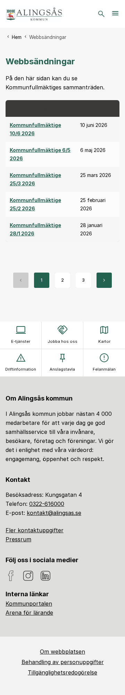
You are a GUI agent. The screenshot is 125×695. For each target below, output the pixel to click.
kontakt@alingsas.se (54, 512)
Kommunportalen (29, 603)
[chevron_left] (20, 280)
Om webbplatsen (62, 651)
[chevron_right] (104, 280)
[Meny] (115, 14)
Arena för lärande (29, 612)
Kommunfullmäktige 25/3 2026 (35, 179)
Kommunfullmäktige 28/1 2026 (35, 229)
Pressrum (18, 539)
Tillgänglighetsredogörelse (62, 672)
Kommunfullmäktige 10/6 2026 (35, 129)
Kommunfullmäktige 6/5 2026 (40, 154)
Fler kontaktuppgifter (35, 530)
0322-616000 (46, 503)
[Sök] (101, 14)
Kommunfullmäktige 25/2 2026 (35, 204)
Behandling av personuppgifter (63, 661)
